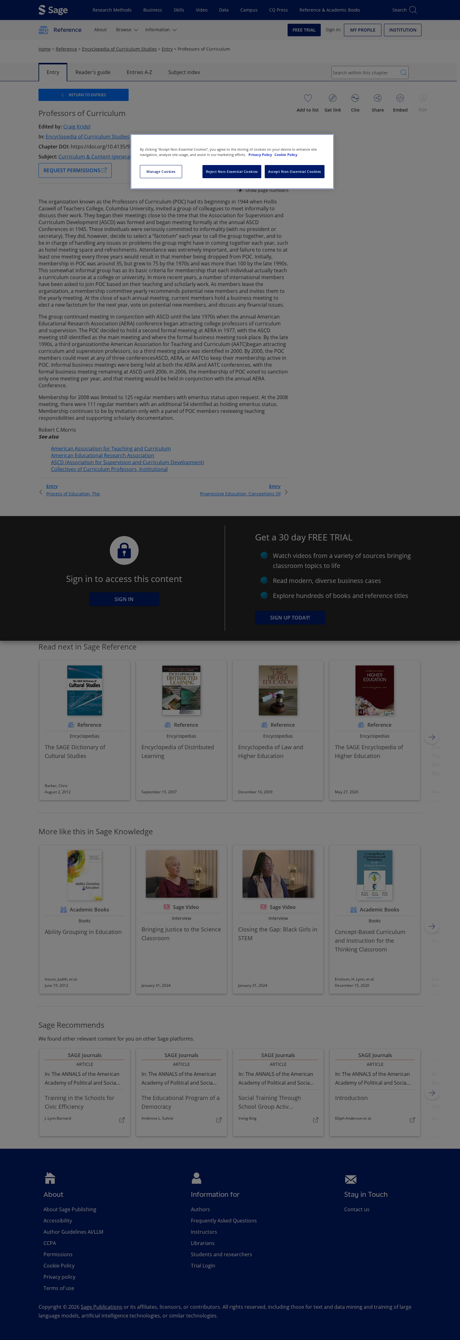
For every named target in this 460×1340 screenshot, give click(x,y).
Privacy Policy (260, 154)
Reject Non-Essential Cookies (232, 171)
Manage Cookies (161, 171)
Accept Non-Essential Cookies (294, 171)
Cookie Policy (285, 154)
